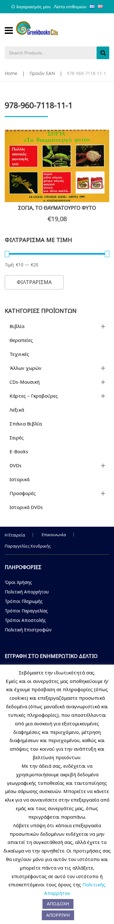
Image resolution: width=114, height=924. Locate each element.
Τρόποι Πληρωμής (24, 601)
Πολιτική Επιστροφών (28, 630)
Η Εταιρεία (15, 535)
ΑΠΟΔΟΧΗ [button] (58, 904)
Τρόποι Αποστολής (25, 620)
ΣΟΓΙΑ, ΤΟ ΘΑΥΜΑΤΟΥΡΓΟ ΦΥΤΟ (57, 207)
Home (11, 73)
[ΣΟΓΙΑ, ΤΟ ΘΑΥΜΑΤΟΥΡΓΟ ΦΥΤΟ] (57, 166)
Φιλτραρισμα (34, 282)
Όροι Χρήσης (18, 582)
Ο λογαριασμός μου (31, 6)
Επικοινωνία (54, 534)
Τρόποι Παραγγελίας (26, 611)
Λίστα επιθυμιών (70, 6)
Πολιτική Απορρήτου (27, 592)
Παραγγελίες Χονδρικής (28, 546)
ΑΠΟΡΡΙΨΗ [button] (58, 915)
